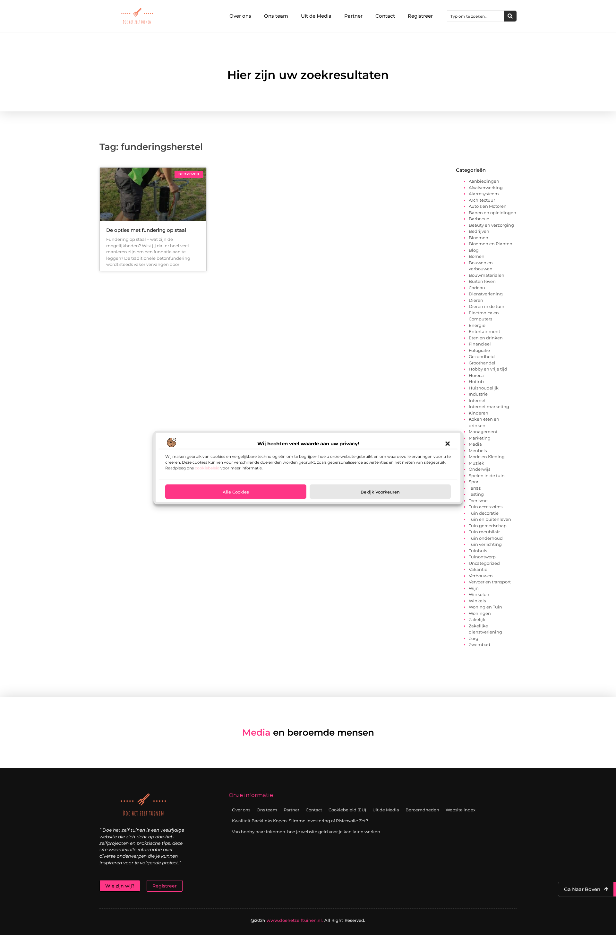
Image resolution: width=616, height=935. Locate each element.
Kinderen (478, 412)
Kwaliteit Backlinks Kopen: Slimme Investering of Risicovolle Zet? (300, 820)
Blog (474, 250)
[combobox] (475, 16)
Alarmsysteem (484, 193)
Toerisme (478, 500)
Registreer (420, 16)
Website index (460, 809)
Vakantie (478, 569)
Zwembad (479, 644)
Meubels (478, 450)
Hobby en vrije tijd (488, 368)
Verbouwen (481, 575)
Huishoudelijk (484, 387)
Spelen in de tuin (487, 475)
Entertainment (484, 331)
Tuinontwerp (482, 556)
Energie (477, 325)
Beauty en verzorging (491, 225)
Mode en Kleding (487, 456)
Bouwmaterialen (486, 275)
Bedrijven (479, 231)
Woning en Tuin (485, 606)
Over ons (240, 16)
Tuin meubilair (484, 531)
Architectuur (482, 200)
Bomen (476, 256)
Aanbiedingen (484, 181)
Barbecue (479, 218)
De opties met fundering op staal (146, 230)
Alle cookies (236, 491)
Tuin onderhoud (486, 538)
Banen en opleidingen (492, 212)
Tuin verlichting (485, 544)
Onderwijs (479, 469)
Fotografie (479, 350)
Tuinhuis (478, 550)
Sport (474, 481)
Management (483, 431)
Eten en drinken (486, 337)
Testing (476, 494)
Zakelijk (477, 619)
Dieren (476, 300)
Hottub (476, 381)
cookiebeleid (207, 467)
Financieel (480, 343)
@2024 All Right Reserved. (308, 920)
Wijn (474, 588)
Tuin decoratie (484, 513)
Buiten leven (482, 281)
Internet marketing (489, 406)
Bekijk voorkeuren (380, 491)
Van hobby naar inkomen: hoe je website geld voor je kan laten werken (306, 831)
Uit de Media (316, 16)
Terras (475, 488)
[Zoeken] (510, 16)
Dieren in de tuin (486, 306)
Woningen (480, 613)
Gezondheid (482, 356)
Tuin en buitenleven (490, 519)
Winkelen (479, 594)
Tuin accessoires (485, 506)
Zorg (473, 638)
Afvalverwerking (486, 187)
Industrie (478, 394)
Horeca (476, 375)
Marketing (480, 438)
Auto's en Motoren (488, 206)
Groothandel (482, 362)
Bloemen (478, 237)
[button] (447, 443)
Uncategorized (484, 563)
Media (475, 444)
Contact (385, 16)
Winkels (477, 600)
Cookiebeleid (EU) (347, 809)
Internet (477, 400)
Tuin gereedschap (488, 525)
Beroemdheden (422, 809)
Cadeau (477, 287)
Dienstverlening (486, 293)
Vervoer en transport (490, 581)
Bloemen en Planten (490, 243)
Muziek (476, 463)
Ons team (276, 16)
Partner (353, 16)
